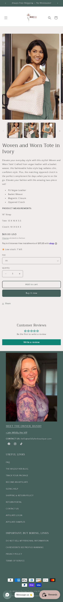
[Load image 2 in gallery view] (31, 130)
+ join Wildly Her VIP (16, 432)
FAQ (8, 462)
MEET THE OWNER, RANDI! (24, 426)
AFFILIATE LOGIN (14, 515)
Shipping (5, 238)
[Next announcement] (57, 3)
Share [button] (8, 303)
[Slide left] (3, 131)
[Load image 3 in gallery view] (48, 130)
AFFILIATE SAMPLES (15, 522)
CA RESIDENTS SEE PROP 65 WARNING (25, 547)
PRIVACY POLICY (14, 554)
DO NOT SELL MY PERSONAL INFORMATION (27, 541)
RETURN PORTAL (14, 502)
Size (4, 255)
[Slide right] (60, 131)
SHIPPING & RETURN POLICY (19, 495)
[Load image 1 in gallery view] (14, 130)
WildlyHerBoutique (20, 591)
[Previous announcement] (5, 3)
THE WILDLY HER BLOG (17, 469)
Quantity (6, 268)
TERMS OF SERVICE (15, 561)
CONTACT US (12, 509)
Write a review (31, 342)
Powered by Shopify (36, 591)
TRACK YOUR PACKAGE (17, 475)
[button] (6, 18)
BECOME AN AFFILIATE (17, 482)
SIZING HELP (12, 489)
